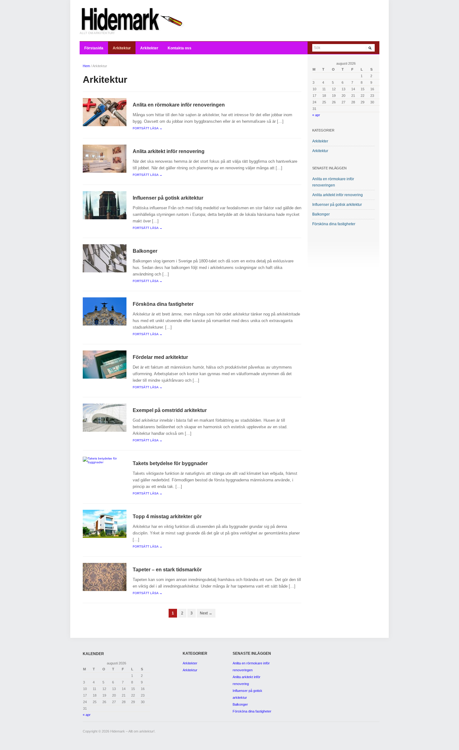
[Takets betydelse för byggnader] (104, 460)
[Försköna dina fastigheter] (104, 311)
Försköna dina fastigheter (163, 304)
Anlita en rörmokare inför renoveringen (179, 104)
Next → (206, 613)
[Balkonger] (104, 258)
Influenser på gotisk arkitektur (168, 198)
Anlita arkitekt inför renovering (169, 151)
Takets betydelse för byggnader (170, 463)
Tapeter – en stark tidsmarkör (167, 569)
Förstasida (93, 48)
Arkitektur (122, 48)
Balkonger (145, 251)
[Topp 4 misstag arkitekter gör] (104, 523)
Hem (86, 66)
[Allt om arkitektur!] (133, 18)
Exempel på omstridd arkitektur (170, 410)
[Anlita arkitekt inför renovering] (104, 158)
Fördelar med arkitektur (160, 357)
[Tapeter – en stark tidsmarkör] (104, 577)
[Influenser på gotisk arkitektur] (104, 205)
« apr (316, 115)
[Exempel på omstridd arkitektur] (104, 417)
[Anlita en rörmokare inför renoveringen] (104, 112)
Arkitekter (149, 48)
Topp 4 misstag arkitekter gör (167, 516)
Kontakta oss (179, 48)
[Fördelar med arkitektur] (104, 364)
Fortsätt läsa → (147, 128)
